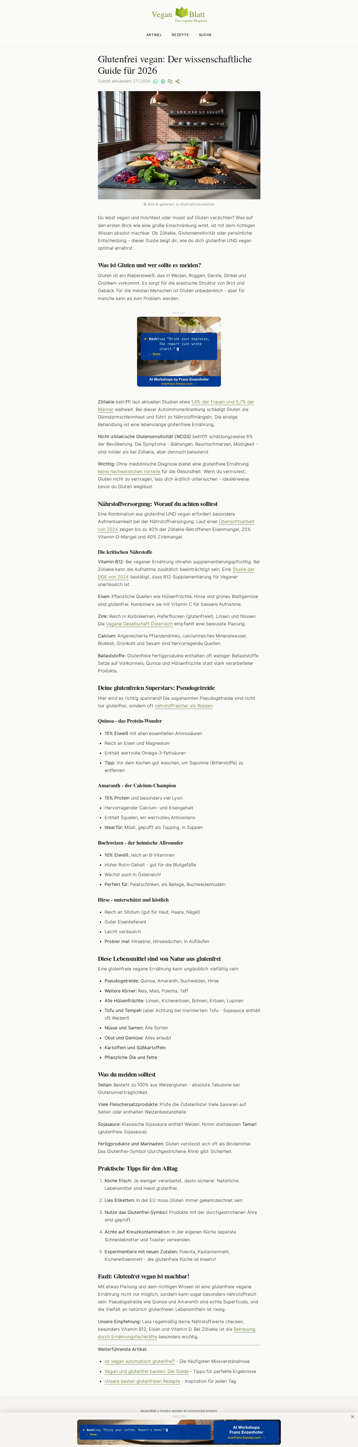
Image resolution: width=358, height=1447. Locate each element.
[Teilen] (177, 81)
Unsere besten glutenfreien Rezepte (142, 1381)
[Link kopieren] (170, 81)
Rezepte (180, 35)
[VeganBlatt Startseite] (179, 21)
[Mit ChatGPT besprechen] (162, 81)
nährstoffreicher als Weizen (183, 705)
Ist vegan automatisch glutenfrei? (140, 1361)
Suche (205, 35)
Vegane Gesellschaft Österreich (139, 623)
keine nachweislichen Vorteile (129, 471)
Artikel (154, 35)
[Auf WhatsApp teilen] (155, 81)
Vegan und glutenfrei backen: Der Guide (147, 1371)
